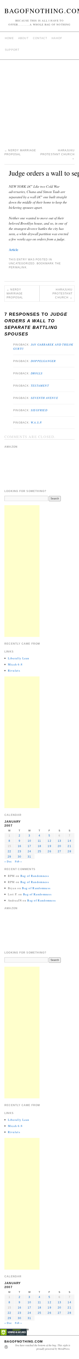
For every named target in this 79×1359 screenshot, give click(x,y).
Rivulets (14, 670)
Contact (40, 38)
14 (69, 840)
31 (29, 856)
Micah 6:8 (15, 664)
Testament (40, 386)
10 (29, 840)
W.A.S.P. (36, 422)
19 (49, 846)
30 (19, 856)
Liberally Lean (18, 658)
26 (49, 851)
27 (59, 851)
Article (13, 249)
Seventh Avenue (44, 398)
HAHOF (57, 38)
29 (9, 856)
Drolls (37, 373)
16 (19, 846)
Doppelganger (43, 361)
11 (39, 840)
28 (69, 851)
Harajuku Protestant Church (57, 154)
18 (39, 846)
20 (59, 846)
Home (9, 38)
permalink (18, 267)
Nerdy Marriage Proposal (15, 293)
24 (29, 851)
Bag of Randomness (34, 876)
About (23, 38)
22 (9, 851)
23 (19, 851)
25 (39, 851)
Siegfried (39, 410)
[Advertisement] (39, 101)
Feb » (18, 861)
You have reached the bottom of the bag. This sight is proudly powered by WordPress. (42, 1346)
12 (49, 840)
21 (69, 846)
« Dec (8, 861)
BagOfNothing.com (23, 1341)
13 (59, 840)
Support (12, 49)
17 (29, 846)
